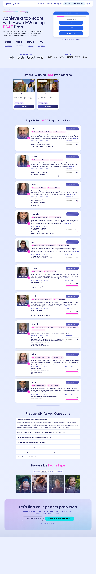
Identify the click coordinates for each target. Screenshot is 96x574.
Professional (59, 471)
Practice (49, 4)
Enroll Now (24, 106)
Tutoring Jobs (58, 4)
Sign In (88, 4)
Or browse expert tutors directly (48, 523)
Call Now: (74, 4)
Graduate (50, 471)
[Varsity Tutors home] (12, 4)
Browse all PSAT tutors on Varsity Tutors (47, 407)
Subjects (41, 4)
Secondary (37, 471)
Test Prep (5, 9)
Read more (74, 138)
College (44, 471)
